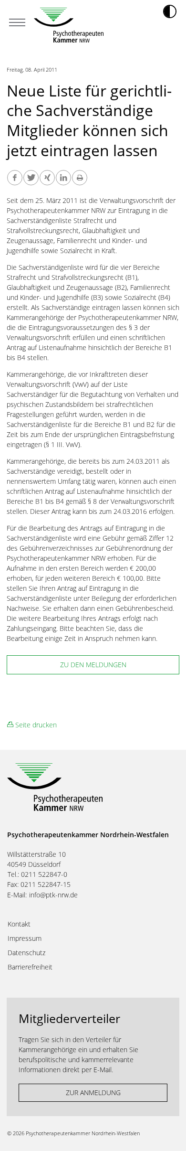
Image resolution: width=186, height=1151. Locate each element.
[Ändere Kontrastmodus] (169, 11)
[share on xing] (47, 177)
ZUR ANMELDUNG (93, 1092)
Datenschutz (26, 952)
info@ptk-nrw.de (53, 894)
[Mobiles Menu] (17, 23)
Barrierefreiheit (30, 967)
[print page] (79, 177)
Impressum (24, 938)
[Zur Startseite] (68, 25)
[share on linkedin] (63, 177)
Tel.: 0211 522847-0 (37, 874)
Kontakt (19, 924)
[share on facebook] (14, 177)
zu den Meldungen (93, 664)
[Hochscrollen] (169, 1134)
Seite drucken (35, 724)
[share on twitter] (31, 177)
